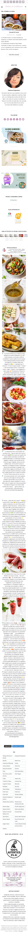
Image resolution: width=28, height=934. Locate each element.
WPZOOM (21, 931)
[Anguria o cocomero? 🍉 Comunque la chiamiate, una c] (14, 609)
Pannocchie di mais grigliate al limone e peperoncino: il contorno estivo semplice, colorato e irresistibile (14, 900)
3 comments (18, 34)
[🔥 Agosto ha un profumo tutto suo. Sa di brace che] (14, 438)
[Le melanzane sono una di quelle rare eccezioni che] (14, 463)
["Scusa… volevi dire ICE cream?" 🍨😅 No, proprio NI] (14, 512)
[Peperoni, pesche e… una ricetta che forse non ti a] (14, 658)
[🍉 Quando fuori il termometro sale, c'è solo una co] (14, 561)
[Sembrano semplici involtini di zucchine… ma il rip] (14, 316)
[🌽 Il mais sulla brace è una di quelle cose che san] (14, 340)
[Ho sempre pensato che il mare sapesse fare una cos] (14, 487)
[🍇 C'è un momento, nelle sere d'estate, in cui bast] (14, 414)
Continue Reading (14, 54)
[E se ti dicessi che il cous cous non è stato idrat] (14, 585)
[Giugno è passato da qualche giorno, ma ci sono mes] (14, 683)
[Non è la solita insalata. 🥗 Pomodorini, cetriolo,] (14, 267)
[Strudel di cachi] (14, 15)
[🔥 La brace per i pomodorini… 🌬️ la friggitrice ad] (14, 389)
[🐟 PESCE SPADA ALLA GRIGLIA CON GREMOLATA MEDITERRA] (14, 365)
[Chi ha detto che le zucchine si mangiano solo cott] (14, 536)
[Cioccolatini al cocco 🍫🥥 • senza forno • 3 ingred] (14, 634)
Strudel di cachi (14, 32)
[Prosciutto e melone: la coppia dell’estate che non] (14, 732)
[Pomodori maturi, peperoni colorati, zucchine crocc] (14, 707)
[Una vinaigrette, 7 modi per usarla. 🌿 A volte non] (14, 291)
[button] (2, 7)
